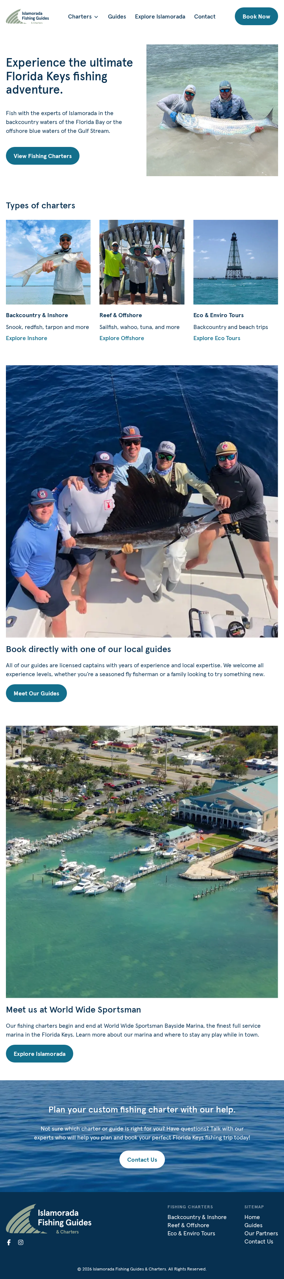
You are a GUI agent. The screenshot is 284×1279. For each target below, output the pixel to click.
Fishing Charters (190, 1206)
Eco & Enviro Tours (191, 1233)
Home (252, 1217)
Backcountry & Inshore (197, 1217)
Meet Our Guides (36, 693)
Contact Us (142, 1159)
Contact (205, 16)
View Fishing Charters (43, 156)
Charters (80, 16)
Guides (117, 16)
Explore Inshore (26, 338)
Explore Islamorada (160, 16)
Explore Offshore (121, 338)
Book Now (256, 16)
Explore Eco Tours (216, 338)
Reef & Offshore (188, 1225)
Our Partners (261, 1233)
